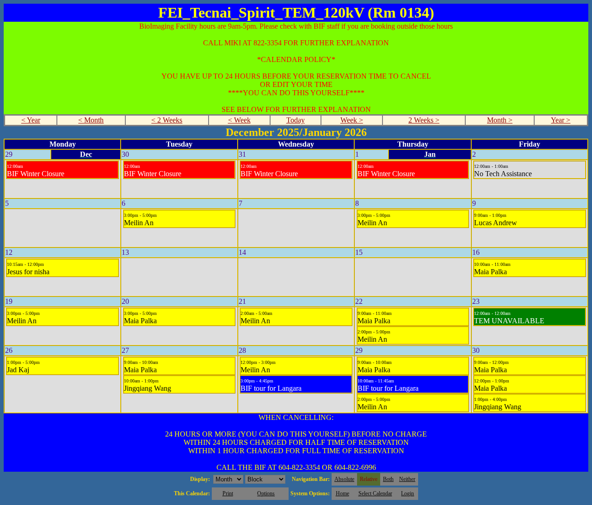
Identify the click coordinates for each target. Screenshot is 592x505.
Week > (351, 120)
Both (388, 479)
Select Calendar (375, 493)
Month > (499, 120)
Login (407, 493)
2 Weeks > (423, 120)
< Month (91, 120)
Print (227, 493)
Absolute (344, 479)
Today (295, 120)
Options (266, 493)
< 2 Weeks (166, 120)
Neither (407, 479)
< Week (239, 120)
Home (342, 493)
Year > (560, 120)
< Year (30, 120)
